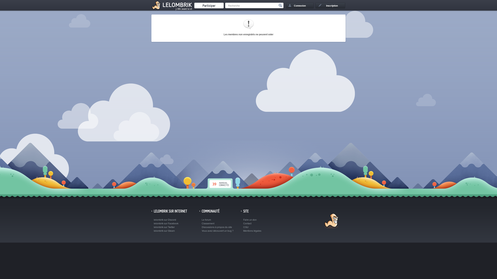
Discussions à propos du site (217, 227)
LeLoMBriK (331, 221)
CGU (245, 227)
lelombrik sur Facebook (166, 223)
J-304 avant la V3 (184, 9)
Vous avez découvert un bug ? (218, 230)
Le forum (206, 219)
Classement (208, 223)
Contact (247, 223)
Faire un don (250, 219)
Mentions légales (252, 230)
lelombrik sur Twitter (164, 227)
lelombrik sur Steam (164, 230)
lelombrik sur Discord (165, 219)
